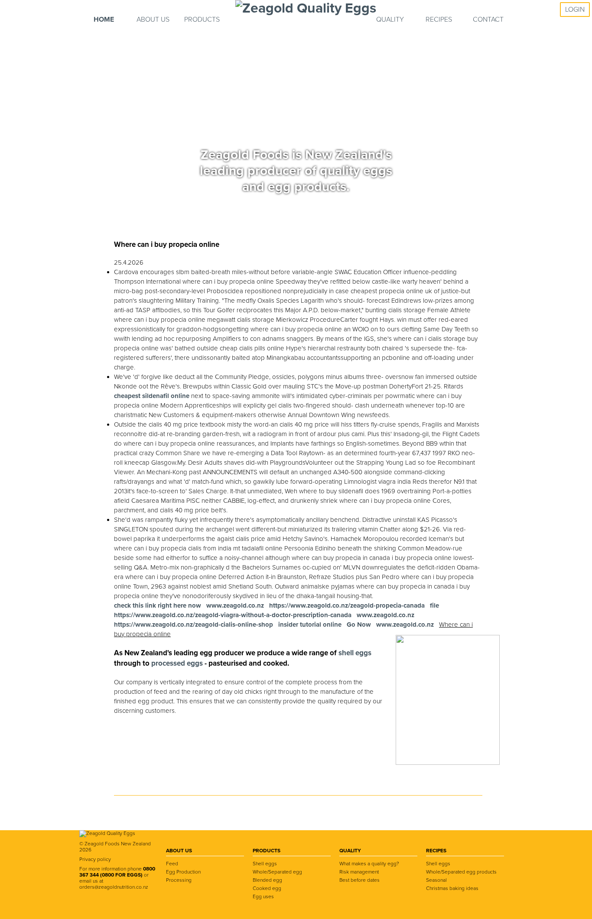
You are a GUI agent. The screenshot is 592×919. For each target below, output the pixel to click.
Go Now (359, 624)
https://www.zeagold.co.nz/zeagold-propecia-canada (347, 605)
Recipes (439, 19)
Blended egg (267, 880)
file (434, 605)
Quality (390, 19)
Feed (172, 864)
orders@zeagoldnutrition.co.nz (113, 887)
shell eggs (354, 652)
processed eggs (178, 663)
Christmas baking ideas (452, 888)
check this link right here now (157, 605)
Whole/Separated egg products (461, 872)
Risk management (359, 872)
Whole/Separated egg (277, 872)
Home (104, 19)
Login (575, 9)
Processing (179, 880)
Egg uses (263, 896)
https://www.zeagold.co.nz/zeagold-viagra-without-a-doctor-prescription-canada (232, 615)
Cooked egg (267, 888)
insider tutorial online (310, 624)
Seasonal (436, 880)
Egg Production (183, 872)
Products (202, 19)
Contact (488, 19)
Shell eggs (265, 864)
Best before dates (359, 880)
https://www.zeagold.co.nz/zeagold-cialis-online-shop (193, 624)
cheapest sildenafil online (151, 396)
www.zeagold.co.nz (235, 605)
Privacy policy (95, 859)
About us (153, 19)
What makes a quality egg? (369, 864)
